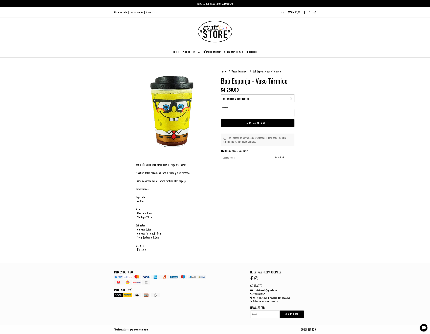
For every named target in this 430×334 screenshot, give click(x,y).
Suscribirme (292, 314)
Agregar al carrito (257, 123)
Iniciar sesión (136, 12)
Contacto (251, 52)
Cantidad (224, 107)
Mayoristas (151, 12)
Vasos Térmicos (239, 71)
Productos (189, 52)
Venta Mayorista (233, 52)
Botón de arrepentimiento (265, 301)
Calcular (279, 157)
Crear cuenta (120, 12)
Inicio (176, 52)
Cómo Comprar (212, 52)
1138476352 (259, 294)
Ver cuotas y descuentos (236, 98)
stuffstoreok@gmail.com (265, 290)
